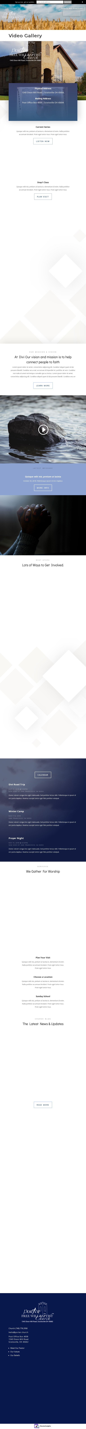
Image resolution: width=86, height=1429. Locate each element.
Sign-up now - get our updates (24, 2)
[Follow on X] (39, 1270)
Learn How (43, 169)
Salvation (16, 1174)
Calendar (43, 775)
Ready (14, 1193)
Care (14, 1178)
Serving (15, 1160)
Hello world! (16, 1060)
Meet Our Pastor (17, 1348)
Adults (14, 1142)
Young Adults (17, 1138)
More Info (43, 488)
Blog (14, 1200)
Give (14, 1214)
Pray (14, 1167)
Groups (15, 1156)
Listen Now (43, 141)
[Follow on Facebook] (31, 1270)
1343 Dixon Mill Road (18, 1339)
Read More (43, 1105)
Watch (14, 1189)
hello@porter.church (18, 1332)
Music (14, 1203)
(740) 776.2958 (21, 1328)
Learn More (43, 385)
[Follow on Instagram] (47, 1270)
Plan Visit (43, 196)
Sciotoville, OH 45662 (18, 1342)
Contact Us (16, 1225)
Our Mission (17, 1145)
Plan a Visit (30, 543)
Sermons (16, 1196)
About (14, 1131)
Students (16, 1135)
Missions (16, 1171)
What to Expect (53, 543)
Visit (14, 1222)
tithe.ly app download (71, 8)
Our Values (15, 1351)
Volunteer (16, 1218)
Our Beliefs (15, 1355)
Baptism (15, 1164)
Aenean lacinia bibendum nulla (24, 1079)
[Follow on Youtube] (55, 1270)
